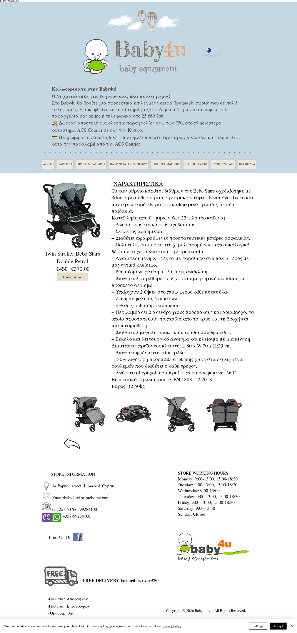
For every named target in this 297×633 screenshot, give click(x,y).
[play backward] (73, 414)
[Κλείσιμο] (291, 626)
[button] (89, 414)
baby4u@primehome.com (87, 497)
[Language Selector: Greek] (212, 50)
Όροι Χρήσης (62, 613)
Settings (258, 626)
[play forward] (242, 414)
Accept (278, 626)
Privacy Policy (171, 626)
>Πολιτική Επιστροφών (68, 606)
